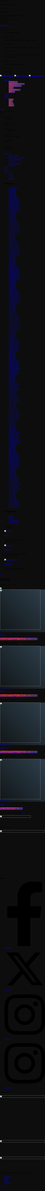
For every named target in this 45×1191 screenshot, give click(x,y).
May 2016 (12, 356)
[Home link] (21, 76)
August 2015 (13, 374)
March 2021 (13, 313)
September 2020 (14, 325)
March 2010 (13, 454)
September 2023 (14, 255)
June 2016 (12, 354)
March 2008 (13, 501)
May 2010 (12, 450)
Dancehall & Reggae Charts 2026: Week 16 (19, 639)
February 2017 (14, 343)
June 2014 (12, 392)
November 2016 (14, 347)
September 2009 (14, 466)
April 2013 (12, 407)
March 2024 (13, 243)
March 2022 (13, 290)
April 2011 (12, 429)
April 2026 (12, 196)
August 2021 (13, 304)
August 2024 (13, 233)
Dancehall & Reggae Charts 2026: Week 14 (19, 752)
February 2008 (14, 503)
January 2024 (13, 247)
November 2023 (14, 251)
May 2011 (12, 427)
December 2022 (14, 272)
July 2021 (12, 306)
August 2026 (13, 188)
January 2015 (13, 386)
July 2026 (12, 190)
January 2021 (13, 317)
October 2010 (13, 440)
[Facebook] (4, 1188)
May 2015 (12, 380)
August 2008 (13, 491)
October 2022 (13, 276)
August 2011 (13, 421)
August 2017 (13, 331)
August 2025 (13, 212)
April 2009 (12, 476)
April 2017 (12, 339)
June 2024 (12, 237)
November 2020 (14, 321)
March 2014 (13, 395)
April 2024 (12, 241)
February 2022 (14, 292)
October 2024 (13, 229)
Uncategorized (14, 522)
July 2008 (12, 493)
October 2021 (13, 300)
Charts (2, 635)
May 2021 (12, 309)
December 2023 (14, 249)
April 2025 (12, 220)
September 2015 (14, 372)
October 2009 (13, 464)
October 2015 (13, 370)
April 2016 (12, 358)
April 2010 (12, 452)
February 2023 (14, 268)
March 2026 (13, 198)
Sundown (6, 535)
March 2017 (13, 341)
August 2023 (13, 257)
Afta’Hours (7, 549)
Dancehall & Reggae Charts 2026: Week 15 (19, 695)
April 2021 (12, 311)
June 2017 (12, 335)
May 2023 (12, 263)
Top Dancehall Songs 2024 (11, 808)
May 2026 (12, 194)
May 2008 (12, 497)
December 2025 (14, 204)
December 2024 (14, 225)
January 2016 (13, 364)
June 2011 (12, 425)
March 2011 (13, 431)
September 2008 (14, 489)
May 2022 (12, 286)
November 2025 (14, 206)
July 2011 (12, 423)
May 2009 (12, 474)
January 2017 (13, 345)
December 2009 (14, 460)
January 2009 (13, 481)
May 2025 (12, 218)
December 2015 (14, 366)
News (11, 518)
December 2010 (14, 436)
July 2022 (12, 282)
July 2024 (12, 235)
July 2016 (12, 352)
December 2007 (14, 507)
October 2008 (13, 487)
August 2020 (13, 327)
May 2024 (12, 239)
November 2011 (14, 415)
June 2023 (12, 261)
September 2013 (14, 401)
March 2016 (13, 360)
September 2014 (14, 390)
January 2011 (13, 435)
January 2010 (13, 458)
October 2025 (13, 208)
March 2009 (13, 478)
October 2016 (13, 349)
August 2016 (13, 350)
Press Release (13, 520)
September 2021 (14, 302)
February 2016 (14, 362)
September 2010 (14, 442)
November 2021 (14, 298)
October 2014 (13, 388)
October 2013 (13, 399)
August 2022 (13, 280)
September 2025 (14, 210)
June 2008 (12, 495)
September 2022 (14, 278)
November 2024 (14, 227)
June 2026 (12, 192)
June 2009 (12, 472)
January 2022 (13, 294)
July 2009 (12, 470)
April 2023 (12, 264)
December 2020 (14, 319)
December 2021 (14, 296)
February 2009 (14, 479)
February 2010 (14, 456)
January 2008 (13, 505)
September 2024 (14, 231)
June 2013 (12, 403)
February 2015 (14, 384)
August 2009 (13, 468)
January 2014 (13, 397)
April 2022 (12, 288)
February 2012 (14, 409)
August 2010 (13, 444)
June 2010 (12, 448)
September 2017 (14, 329)
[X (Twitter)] (4, 1186)
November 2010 (14, 438)
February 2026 (14, 200)
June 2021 (12, 307)
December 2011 (14, 413)
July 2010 (12, 446)
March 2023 (13, 266)
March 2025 (13, 221)
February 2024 (14, 245)
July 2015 (12, 376)
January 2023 (13, 270)
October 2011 (13, 417)
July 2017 (12, 333)
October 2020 (13, 323)
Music (11, 516)
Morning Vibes (8, 564)
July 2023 (12, 259)
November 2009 (14, 462)
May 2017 (12, 337)
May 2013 (12, 405)
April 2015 (12, 382)
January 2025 (13, 223)
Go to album (4, 25)
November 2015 (14, 368)
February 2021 (14, 315)
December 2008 (14, 483)
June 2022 (12, 284)
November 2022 (14, 274)
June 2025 (12, 216)
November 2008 (14, 485)
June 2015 (12, 378)
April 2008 (12, 499)
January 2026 (13, 202)
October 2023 (13, 253)
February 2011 (14, 433)
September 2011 (14, 419)
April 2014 (12, 393)
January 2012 (13, 411)
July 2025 (12, 214)
